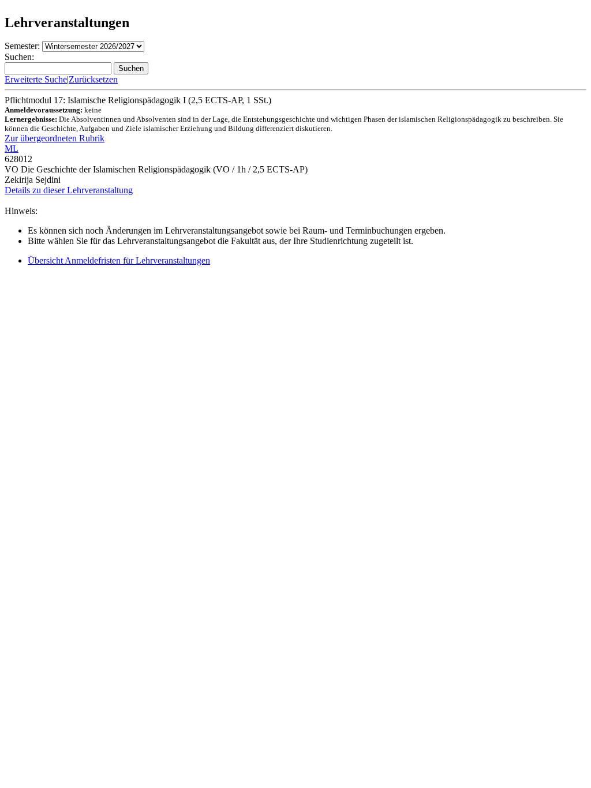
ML (11, 148)
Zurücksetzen (93, 79)
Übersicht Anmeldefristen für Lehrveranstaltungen (119, 260)
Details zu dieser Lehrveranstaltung (69, 190)
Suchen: (19, 57)
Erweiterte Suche (36, 79)
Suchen (131, 68)
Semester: (22, 46)
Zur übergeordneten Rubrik (54, 138)
